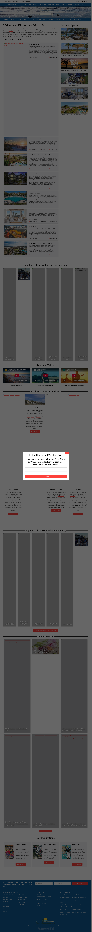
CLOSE (67, 453)
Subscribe (46, 476)
